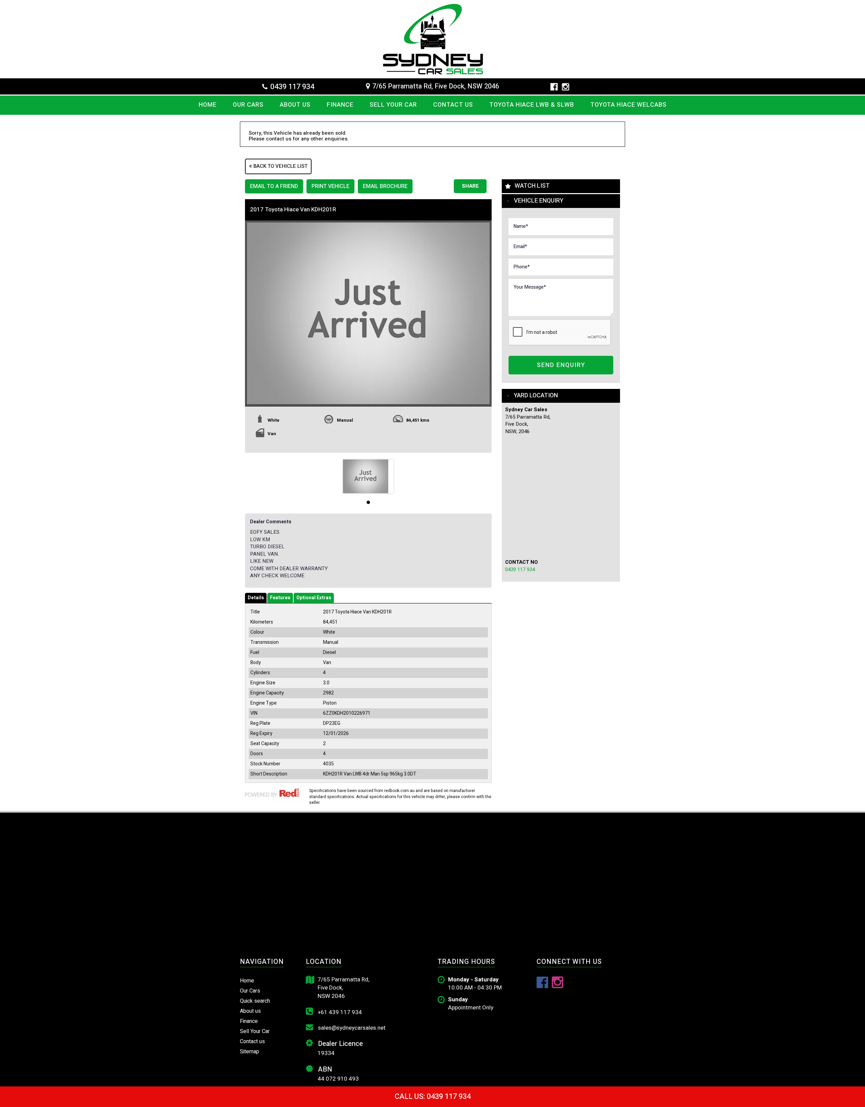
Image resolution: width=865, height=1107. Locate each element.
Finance (340, 104)
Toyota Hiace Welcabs (628, 104)
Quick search (255, 1001)
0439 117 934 (292, 86)
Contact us (453, 104)
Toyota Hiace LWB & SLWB (531, 104)
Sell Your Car (393, 104)
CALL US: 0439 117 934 (433, 1096)
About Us (295, 104)
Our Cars (248, 104)
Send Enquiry (561, 365)
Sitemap (249, 1052)
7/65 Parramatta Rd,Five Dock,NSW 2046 (343, 988)
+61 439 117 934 (339, 1012)
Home (208, 104)
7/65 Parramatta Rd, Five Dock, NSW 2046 (435, 86)
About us (250, 1011)
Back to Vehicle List (279, 166)
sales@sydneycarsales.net (351, 1028)
